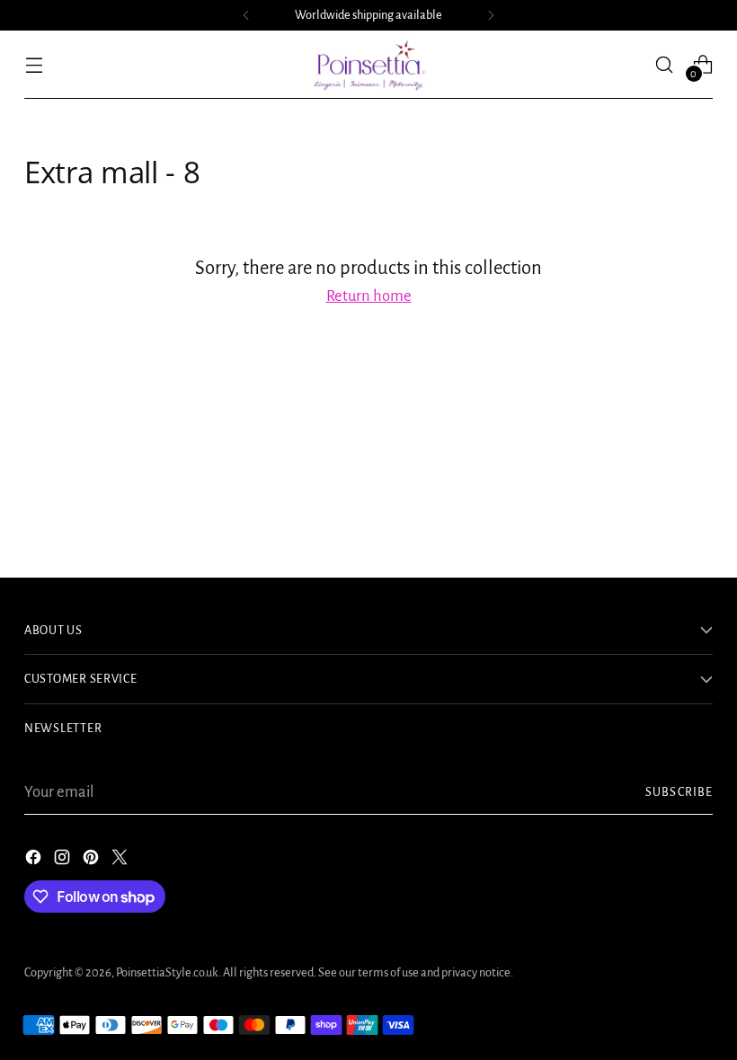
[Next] (491, 15)
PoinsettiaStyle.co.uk (167, 972)
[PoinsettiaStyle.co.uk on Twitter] (121, 861)
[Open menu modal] (33, 64)
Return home (369, 296)
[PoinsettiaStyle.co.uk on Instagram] (64, 861)
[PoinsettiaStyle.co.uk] (368, 65)
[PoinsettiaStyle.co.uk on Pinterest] (92, 861)
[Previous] (246, 15)
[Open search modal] (664, 64)
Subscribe (679, 792)
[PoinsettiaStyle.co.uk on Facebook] (35, 861)
